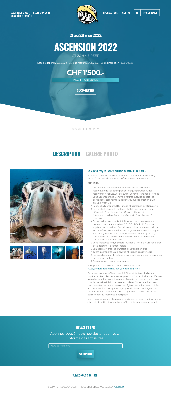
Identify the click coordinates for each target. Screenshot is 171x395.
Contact (127, 12)
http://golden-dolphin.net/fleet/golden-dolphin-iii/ (114, 268)
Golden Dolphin (87, 14)
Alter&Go (119, 387)
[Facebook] (83, 129)
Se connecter (85, 90)
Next (87, 209)
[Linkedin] (86, 129)
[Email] (98, 129)
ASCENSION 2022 (19, 12)
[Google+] (94, 129)
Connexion (151, 12)
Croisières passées (21, 16)
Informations (110, 12)
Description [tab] (66, 154)
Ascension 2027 (41, 12)
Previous (6, 209)
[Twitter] (90, 129)
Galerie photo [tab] (102, 154)
